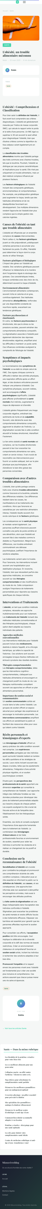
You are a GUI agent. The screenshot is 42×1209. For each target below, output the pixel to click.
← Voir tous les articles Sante (14, 1028)
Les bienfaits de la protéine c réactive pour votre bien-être (19, 1058)
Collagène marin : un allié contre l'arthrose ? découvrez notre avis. (18, 1073)
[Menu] (24, 2)
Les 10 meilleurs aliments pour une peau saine (19, 1066)
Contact (5, 1195)
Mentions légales (8, 1191)
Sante (12, 11)
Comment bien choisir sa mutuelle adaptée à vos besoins (18, 1119)
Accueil (5, 11)
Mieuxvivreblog (10, 1162)
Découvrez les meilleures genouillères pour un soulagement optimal (20, 1088)
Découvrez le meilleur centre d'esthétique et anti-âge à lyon (17, 1111)
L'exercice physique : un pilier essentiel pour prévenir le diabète (20, 1096)
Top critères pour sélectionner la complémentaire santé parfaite (18, 1081)
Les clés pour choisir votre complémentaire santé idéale (16, 1134)
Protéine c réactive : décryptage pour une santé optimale (19, 1126)
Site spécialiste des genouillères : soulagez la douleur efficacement (18, 1103)
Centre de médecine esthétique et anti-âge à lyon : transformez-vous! (20, 1141)
